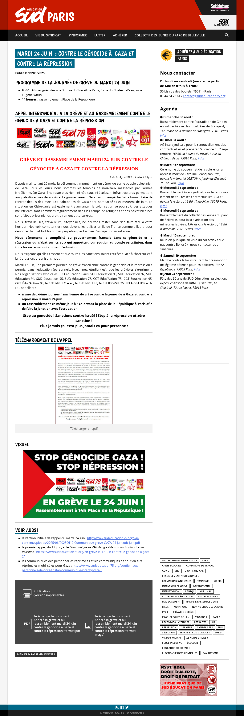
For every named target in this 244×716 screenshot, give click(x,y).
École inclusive (172, 642)
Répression (169, 627)
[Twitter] (126, 707)
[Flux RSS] (118, 707)
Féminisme (203, 581)
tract (197, 229)
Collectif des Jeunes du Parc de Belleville (170, 35)
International (202, 586)
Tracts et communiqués (195, 632)
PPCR (165, 612)
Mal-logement (171, 601)
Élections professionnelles (179, 653)
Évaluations (210, 653)
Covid (165, 570)
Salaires (186, 627)
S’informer (77, 35)
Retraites (200, 622)
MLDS (165, 606)
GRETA (218, 581)
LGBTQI (189, 591)
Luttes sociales (208, 596)
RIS (213, 622)
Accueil (21, 35)
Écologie (192, 642)
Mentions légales (112, 713)
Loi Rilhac (205, 591)
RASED (216, 617)
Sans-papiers (205, 627)
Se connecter (135, 713)
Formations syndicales (176, 581)
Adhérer (120, 35)
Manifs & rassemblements (36, 654)
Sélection (168, 632)
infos (163, 135)
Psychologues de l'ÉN (175, 617)
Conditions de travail (200, 565)
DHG (177, 570)
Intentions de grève (174, 586)
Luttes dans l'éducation (177, 596)
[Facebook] (122, 707)
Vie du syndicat (48, 35)
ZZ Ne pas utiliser (197, 637)
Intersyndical (171, 591)
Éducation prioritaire (176, 648)
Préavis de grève (183, 612)
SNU (220, 627)
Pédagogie (201, 617)
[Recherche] (230, 35)
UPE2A (218, 632)
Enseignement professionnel (180, 576)
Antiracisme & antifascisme (179, 560)
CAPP (205, 560)
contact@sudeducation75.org (204, 96)
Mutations (180, 606)
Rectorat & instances (175, 622)
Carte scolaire (171, 565)
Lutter (99, 35)
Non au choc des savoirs (207, 606)
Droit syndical (194, 570)
